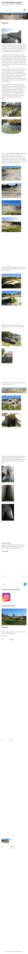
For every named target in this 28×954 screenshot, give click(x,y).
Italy (11, 25)
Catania (24, 50)
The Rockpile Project (12, 2)
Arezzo (24, 576)
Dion (11, 739)
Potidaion (5, 627)
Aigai (11, 839)
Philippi (12, 846)
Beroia (11, 639)
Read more (4, 635)
